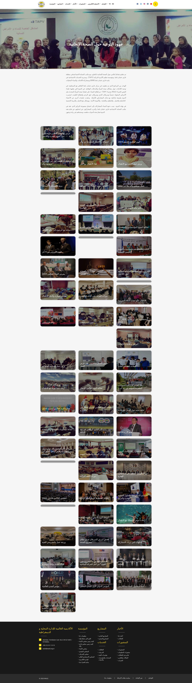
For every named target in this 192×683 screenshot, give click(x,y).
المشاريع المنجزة (103, 639)
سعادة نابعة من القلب (127, 366)
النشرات (120, 660)
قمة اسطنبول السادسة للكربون (131, 586)
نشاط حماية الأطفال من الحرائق (93, 186)
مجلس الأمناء (83, 649)
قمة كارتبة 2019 (125, 432)
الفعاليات (101, 650)
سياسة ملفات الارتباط (123, 678)
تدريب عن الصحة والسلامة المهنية (94, 454)
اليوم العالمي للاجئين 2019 (129, 141)
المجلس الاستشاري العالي (86, 657)
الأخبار (75, 4)
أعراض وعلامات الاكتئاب (128, 344)
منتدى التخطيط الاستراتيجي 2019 (94, 498)
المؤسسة (52, 4)
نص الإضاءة (139, 678)
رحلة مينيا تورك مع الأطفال (53, 388)
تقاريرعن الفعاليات (123, 655)
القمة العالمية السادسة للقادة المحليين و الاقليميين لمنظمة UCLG (58, 607)
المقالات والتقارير (123, 658)
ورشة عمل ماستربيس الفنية (54, 542)
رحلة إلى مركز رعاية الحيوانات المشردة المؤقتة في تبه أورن (131, 386)
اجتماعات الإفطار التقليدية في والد (94, 141)
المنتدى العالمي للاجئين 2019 (54, 498)
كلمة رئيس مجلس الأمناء (86, 641)
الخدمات (67, 4)
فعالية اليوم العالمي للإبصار (91, 388)
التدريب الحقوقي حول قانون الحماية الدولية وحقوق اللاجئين (95, 272)
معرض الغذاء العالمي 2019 (53, 274)
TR (110, 4)
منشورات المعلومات (124, 652)
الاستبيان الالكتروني (93, 4)
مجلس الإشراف (84, 654)
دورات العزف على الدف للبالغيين (94, 296)
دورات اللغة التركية (88, 476)
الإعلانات (120, 639)
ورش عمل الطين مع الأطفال (130, 163)
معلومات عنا (82, 636)
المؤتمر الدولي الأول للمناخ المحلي (94, 586)
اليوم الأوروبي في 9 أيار (52, 252)
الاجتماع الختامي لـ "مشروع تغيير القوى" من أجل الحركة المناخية (93, 563)
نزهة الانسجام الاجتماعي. (52, 186)
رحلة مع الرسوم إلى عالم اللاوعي (56, 230)
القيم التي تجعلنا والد (85, 639)
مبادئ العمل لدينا (84, 662)
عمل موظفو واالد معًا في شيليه (131, 186)
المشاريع (60, 4)
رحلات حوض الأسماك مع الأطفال (131, 520)
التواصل (104, 4)
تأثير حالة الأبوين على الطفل (129, 208)
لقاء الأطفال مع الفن (88, 163)
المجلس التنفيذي (84, 651)
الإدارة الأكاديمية (83, 659)
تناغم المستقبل (48, 322)
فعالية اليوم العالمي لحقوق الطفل (56, 408)
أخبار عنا (120, 636)
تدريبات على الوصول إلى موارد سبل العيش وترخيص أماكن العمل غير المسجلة (57, 451)
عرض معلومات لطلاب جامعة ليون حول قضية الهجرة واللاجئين (56, 134)
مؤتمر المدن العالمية (50, 586)
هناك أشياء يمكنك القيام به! (53, 564)
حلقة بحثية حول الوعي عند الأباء (131, 410)
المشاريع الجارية (103, 636)
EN (113, 4)
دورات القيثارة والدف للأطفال (54, 296)
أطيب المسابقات (87, 322)
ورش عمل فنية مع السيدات (53, 366)
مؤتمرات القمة (103, 655)
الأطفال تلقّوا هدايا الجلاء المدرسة (132, 300)
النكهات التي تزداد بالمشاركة (130, 542)
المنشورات (82, 4)
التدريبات (101, 652)
